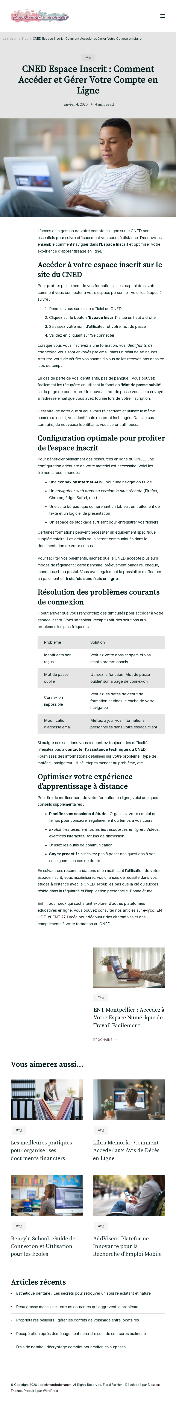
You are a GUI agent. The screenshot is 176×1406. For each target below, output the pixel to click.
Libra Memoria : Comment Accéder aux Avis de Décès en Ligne (126, 1150)
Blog (88, 57)
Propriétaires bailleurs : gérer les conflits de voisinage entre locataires (77, 1320)
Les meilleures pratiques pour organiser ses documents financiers (41, 1150)
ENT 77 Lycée (64, 917)
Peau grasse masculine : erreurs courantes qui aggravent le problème (77, 1307)
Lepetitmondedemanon (54, 1384)
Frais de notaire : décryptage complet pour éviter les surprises (71, 1347)
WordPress (51, 1390)
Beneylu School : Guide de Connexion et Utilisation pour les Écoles (43, 1246)
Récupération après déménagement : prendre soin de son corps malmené (81, 1333)
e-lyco (148, 910)
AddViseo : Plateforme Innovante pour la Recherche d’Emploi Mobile (127, 1246)
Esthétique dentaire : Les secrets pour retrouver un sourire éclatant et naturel (84, 1293)
